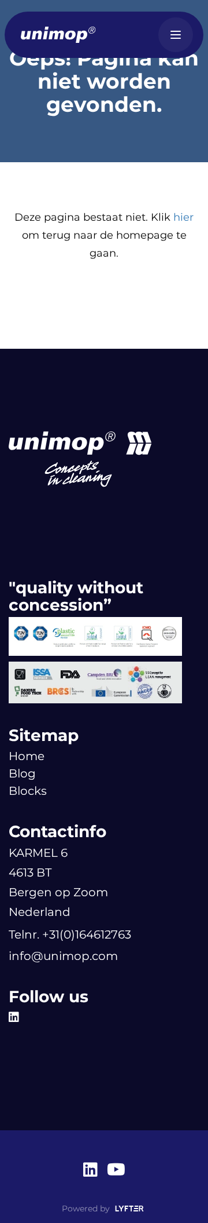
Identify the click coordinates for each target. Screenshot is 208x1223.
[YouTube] (116, 1171)
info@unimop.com (63, 956)
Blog (22, 773)
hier (183, 217)
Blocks (28, 791)
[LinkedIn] (17, 1017)
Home (26, 756)
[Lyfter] (129, 1209)
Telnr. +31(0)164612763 (70, 934)
